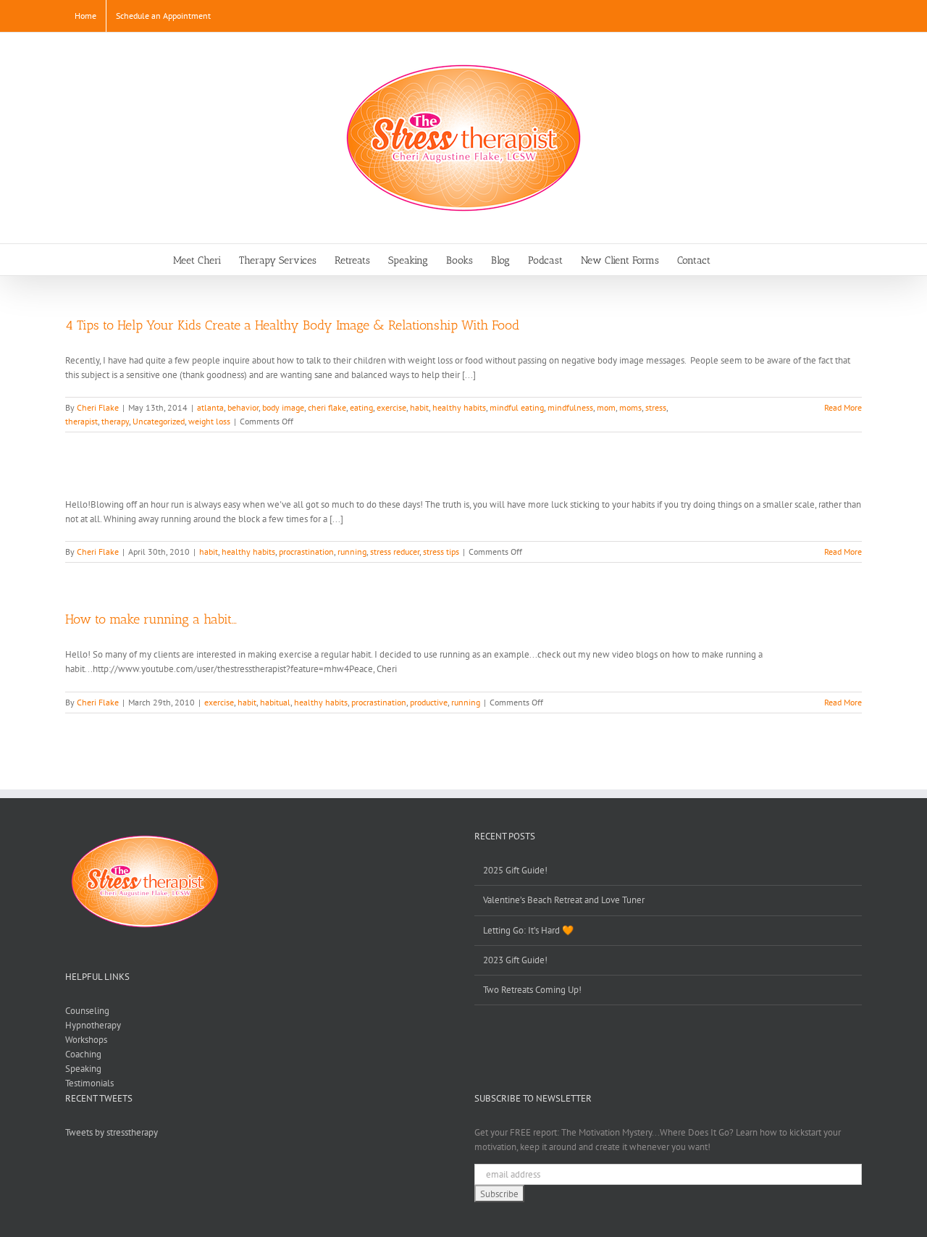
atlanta (210, 407)
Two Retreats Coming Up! (532, 990)
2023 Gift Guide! (515, 960)
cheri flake (327, 407)
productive (429, 702)
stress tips (441, 551)
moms (630, 407)
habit (419, 407)
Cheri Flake (98, 407)
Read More (843, 407)
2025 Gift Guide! (515, 870)
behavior (243, 407)
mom (606, 407)
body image (283, 407)
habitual (275, 702)
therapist (81, 421)
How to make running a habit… (151, 619)
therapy (115, 421)
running (351, 551)
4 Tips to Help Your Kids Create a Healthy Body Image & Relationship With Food (292, 325)
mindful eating (517, 407)
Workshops (86, 1039)
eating (361, 407)
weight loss (209, 421)
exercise (391, 407)
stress (655, 407)
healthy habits (459, 407)
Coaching (83, 1054)
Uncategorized (159, 421)
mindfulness (570, 407)
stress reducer (394, 551)
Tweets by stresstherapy (111, 1132)
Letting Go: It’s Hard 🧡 (528, 930)
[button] (733, 259)
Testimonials (89, 1083)
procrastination (306, 551)
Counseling (87, 1011)
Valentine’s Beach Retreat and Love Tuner (564, 900)
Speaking (83, 1068)
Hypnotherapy (93, 1025)
